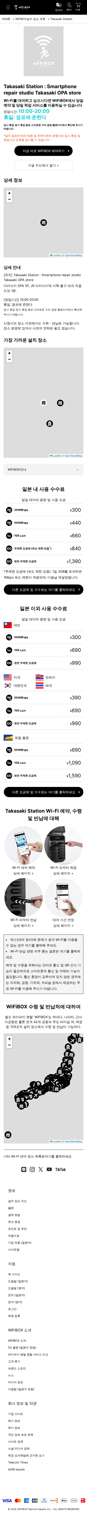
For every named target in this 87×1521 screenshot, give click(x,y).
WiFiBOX (22, 1509)
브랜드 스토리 (17, 1368)
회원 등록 (14, 1316)
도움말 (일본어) (18, 1281)
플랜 (11, 1208)
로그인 (12, 1309)
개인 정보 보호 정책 (20, 1434)
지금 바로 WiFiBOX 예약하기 (44, 151)
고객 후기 (14, 1361)
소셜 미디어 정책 (19, 1448)
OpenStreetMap (73, 255)
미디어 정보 (15, 1382)
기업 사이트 (15, 1413)
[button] (43, 222)
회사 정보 (14, 1420)
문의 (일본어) (16, 1295)
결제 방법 (14, 1215)
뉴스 (11, 1375)
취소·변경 (14, 1221)
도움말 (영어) (16, 1288)
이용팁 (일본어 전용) (21, 1389)
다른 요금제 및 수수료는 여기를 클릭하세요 (43, 590)
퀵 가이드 (14, 1274)
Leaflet (56, 255)
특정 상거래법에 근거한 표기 (26, 1455)
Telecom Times (18, 1462)
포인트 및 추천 (17, 1228)
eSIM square (16, 1469)
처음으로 (13, 1235)
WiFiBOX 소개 (17, 1340)
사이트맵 (13, 1249)
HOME (6, 19)
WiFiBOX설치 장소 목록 (30, 19)
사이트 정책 (15, 1441)
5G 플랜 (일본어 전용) (22, 1347)
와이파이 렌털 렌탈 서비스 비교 (28, 1354)
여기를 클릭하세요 (58, 1156)
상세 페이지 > (23, 873)
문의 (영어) (15, 1302)
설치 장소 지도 (17, 1201)
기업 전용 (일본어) (20, 1242)
